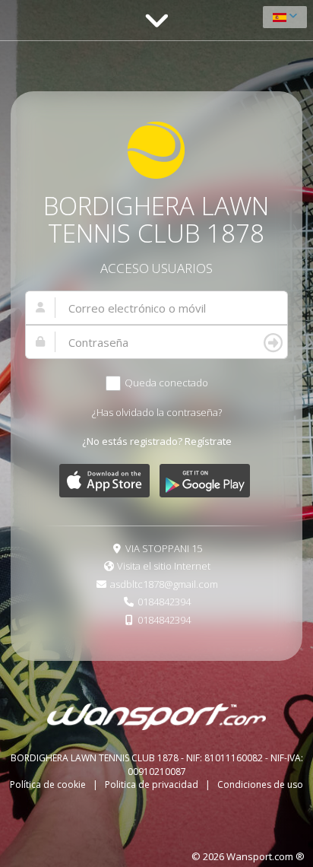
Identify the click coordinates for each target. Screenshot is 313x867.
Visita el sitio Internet (163, 566)
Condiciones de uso (260, 784)
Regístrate (208, 441)
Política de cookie (49, 784)
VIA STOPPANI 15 (163, 548)
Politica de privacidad (153, 784)
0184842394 (164, 601)
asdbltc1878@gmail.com (164, 584)
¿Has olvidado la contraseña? (157, 412)
